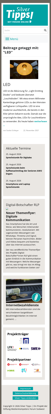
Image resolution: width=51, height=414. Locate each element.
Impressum (25, 388)
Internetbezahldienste (22, 305)
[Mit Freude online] (25, 15)
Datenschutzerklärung (25, 393)
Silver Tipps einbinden (25, 398)
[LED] (24, 69)
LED (6, 84)
